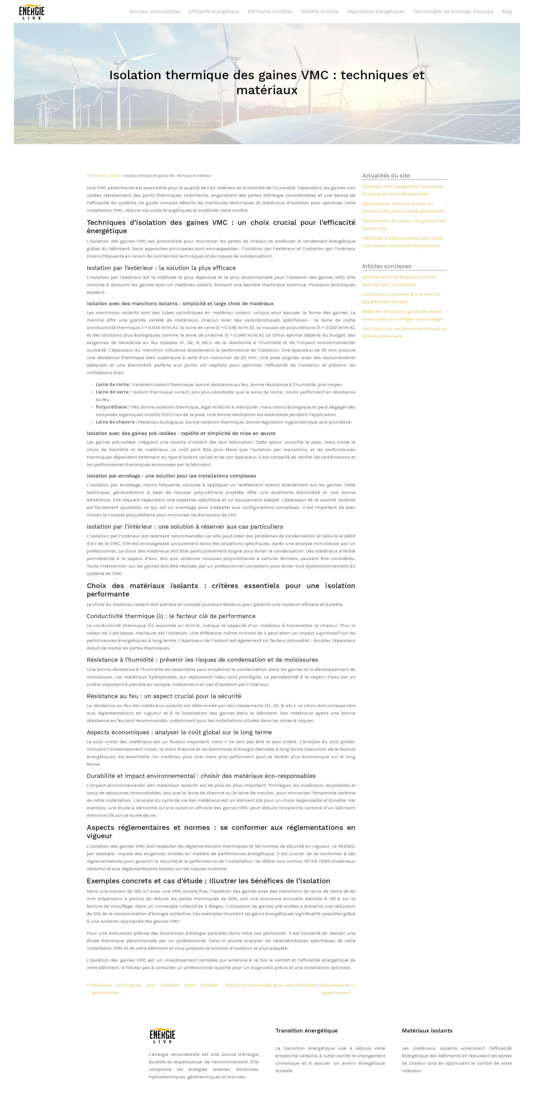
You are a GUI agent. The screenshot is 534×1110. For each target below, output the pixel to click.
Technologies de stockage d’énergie (453, 11)
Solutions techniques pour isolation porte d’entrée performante (155, 988)
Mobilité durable (319, 11)
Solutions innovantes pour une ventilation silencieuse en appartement (288, 988)
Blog (507, 11)
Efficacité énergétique (214, 11)
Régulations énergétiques (376, 11)
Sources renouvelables (155, 11)
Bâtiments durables (270, 11)
